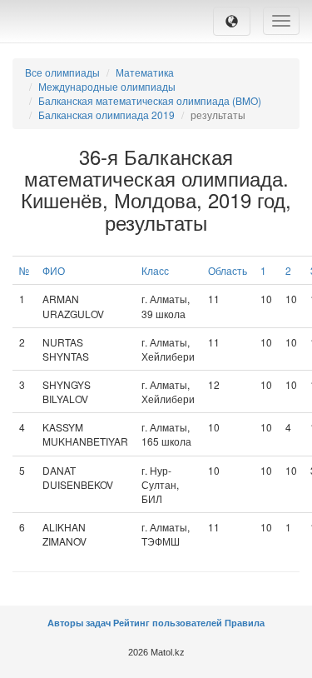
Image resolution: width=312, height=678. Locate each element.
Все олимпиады (62, 72)
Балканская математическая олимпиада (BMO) (149, 100)
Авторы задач (80, 623)
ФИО (53, 270)
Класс (155, 270)
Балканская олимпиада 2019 (106, 114)
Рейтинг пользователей (167, 623)
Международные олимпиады (107, 86)
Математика (145, 72)
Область (227, 270)
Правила (245, 623)
